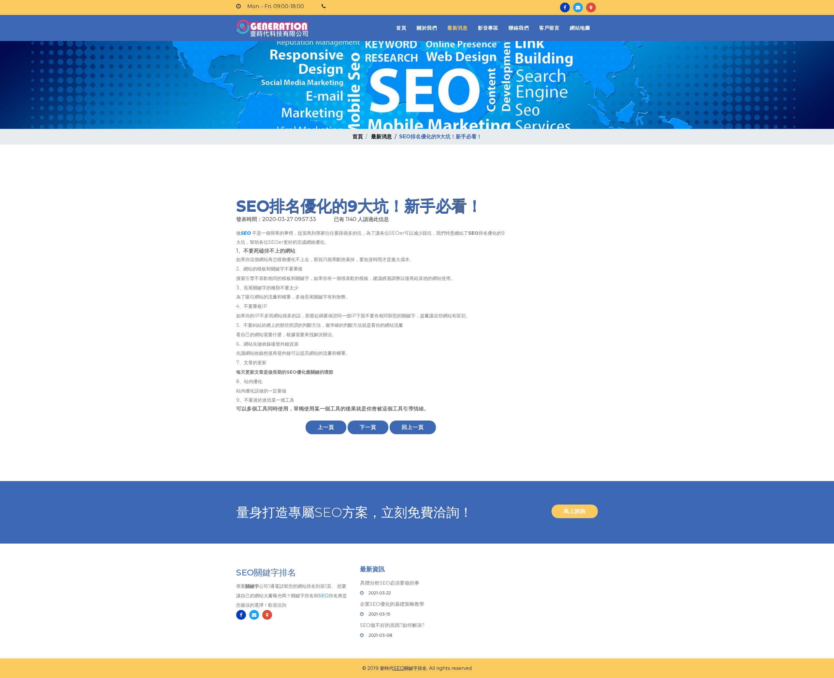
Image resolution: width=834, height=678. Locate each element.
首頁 (402, 27)
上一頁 (326, 427)
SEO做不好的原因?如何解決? (392, 625)
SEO (246, 233)
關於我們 (427, 28)
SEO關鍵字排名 (266, 572)
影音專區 (488, 28)
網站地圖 (580, 28)
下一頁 (368, 427)
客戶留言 (549, 28)
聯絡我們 (519, 28)
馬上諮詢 (575, 511)
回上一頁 (413, 427)
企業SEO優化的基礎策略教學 (392, 604)
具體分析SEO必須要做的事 (389, 583)
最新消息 (457, 28)
